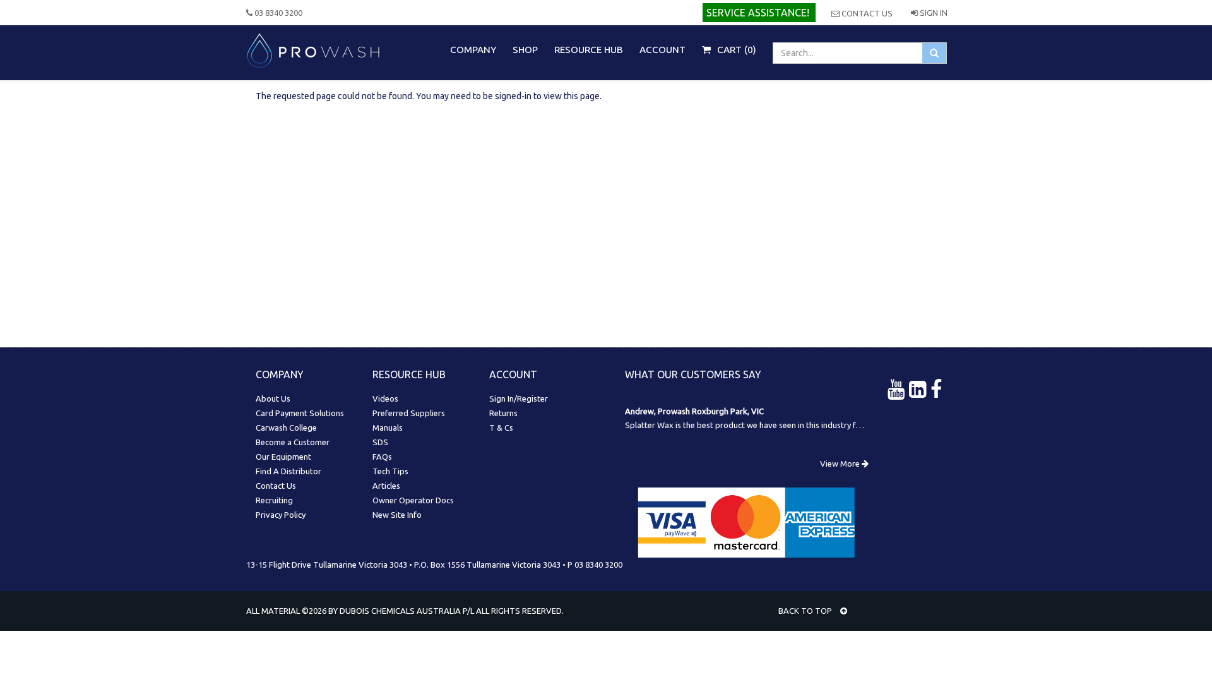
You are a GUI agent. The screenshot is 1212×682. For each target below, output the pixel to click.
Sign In (933, 12)
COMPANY (473, 49)
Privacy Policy (281, 514)
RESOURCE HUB (588, 49)
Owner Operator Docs (413, 500)
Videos (385, 398)
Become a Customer (293, 442)
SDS (380, 442)
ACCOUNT (662, 49)
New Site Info (397, 514)
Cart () (735, 49)
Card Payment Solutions (300, 413)
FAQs (382, 456)
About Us (273, 398)
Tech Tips (390, 471)
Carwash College (286, 427)
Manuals (387, 427)
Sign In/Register (518, 398)
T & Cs (501, 427)
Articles (386, 485)
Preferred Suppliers (408, 413)
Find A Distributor (288, 471)
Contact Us (866, 13)
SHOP (525, 49)
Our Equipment (283, 456)
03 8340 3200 (277, 12)
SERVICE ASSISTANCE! (757, 12)
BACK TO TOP (806, 610)
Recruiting (274, 500)
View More (841, 463)
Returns (503, 413)
